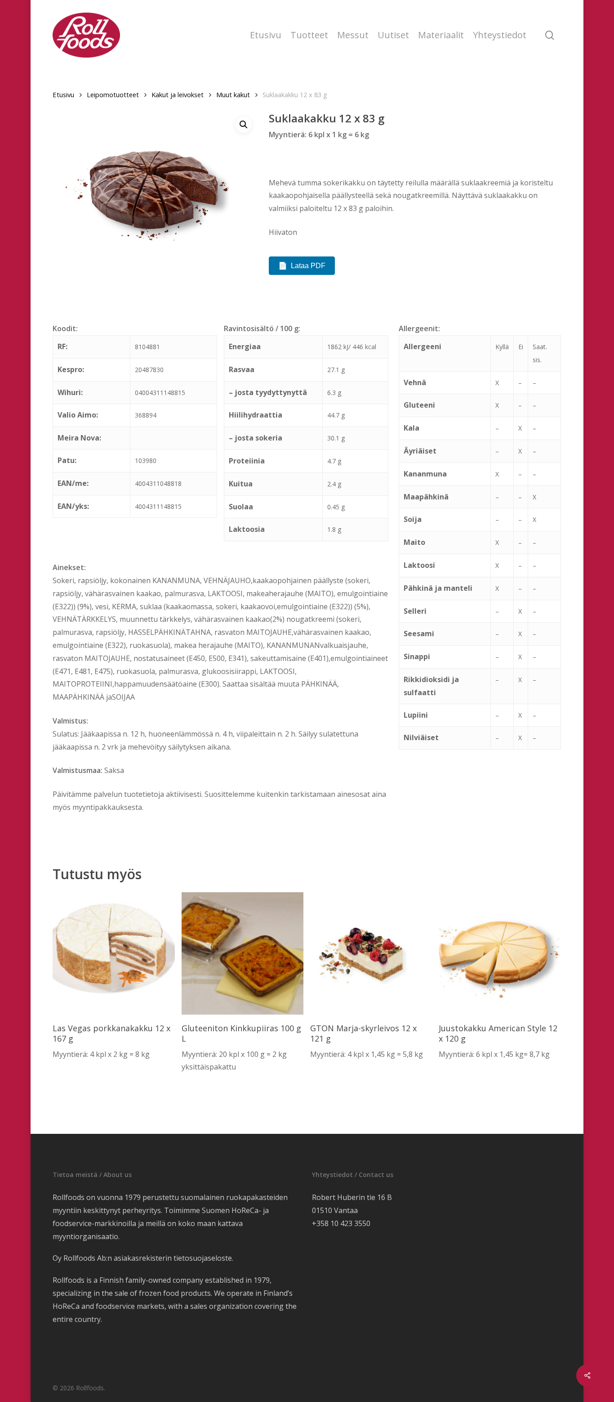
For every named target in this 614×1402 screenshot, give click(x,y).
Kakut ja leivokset (177, 94)
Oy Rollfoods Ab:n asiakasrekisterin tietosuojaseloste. (143, 1258)
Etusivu (63, 94)
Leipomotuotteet (113, 94)
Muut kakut (233, 94)
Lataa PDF (308, 266)
